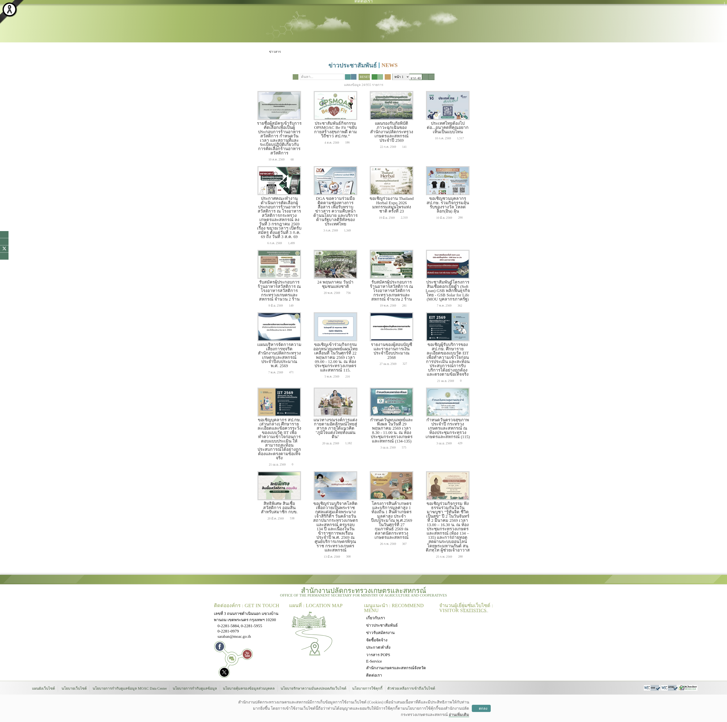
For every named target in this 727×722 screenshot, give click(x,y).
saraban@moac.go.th (234, 636)
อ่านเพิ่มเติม (459, 714)
